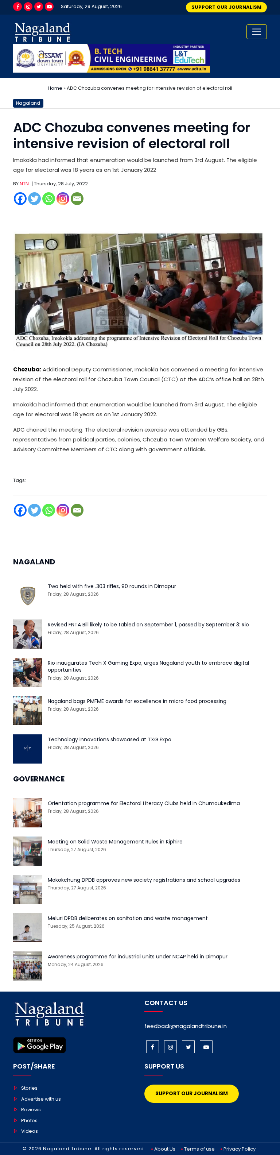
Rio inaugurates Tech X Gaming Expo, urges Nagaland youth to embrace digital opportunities (148, 667)
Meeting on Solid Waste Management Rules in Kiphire (115, 841)
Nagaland (28, 103)
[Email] (77, 198)
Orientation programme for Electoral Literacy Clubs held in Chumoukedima (144, 803)
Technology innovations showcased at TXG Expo (109, 739)
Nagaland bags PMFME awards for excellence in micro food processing (137, 701)
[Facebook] (17, 6)
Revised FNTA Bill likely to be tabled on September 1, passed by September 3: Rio (148, 624)
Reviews (31, 1109)
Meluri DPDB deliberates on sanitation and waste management (128, 918)
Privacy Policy (239, 1149)
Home (55, 88)
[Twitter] (38, 6)
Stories (29, 1088)
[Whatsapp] (48, 198)
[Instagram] (28, 6)
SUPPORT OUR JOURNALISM (226, 7)
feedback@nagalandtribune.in (185, 1026)
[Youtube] (49, 6)
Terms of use (199, 1149)
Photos (29, 1120)
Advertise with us (41, 1099)
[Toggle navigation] (256, 31)
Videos (29, 1131)
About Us (164, 1149)
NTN (24, 183)
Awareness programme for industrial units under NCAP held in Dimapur (138, 956)
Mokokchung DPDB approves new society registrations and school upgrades (144, 880)
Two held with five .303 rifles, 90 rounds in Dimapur (112, 586)
